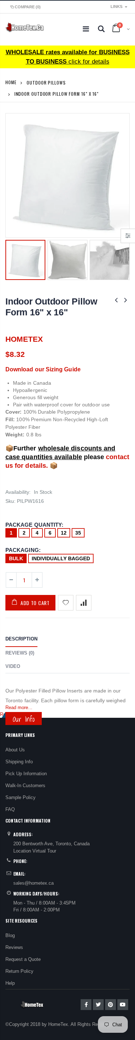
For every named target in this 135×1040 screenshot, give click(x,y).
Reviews (14, 947)
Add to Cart (35, 603)
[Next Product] (126, 300)
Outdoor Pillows (46, 82)
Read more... (18, 707)
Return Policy (19, 971)
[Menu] (86, 29)
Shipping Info (19, 761)
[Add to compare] (83, 602)
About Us (15, 749)
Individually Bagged (61, 558)
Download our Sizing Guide (43, 369)
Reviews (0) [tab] (19, 653)
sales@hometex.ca (33, 883)
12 (64, 533)
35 (78, 533)
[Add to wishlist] (65, 602)
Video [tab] (12, 666)
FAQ (10, 809)
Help (10, 983)
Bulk (16, 558)
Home (11, 82)
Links (116, 6)
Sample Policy (20, 797)
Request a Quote (23, 959)
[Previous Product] (116, 300)
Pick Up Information (26, 773)
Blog (10, 935)
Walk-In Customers (25, 785)
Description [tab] (21, 639)
